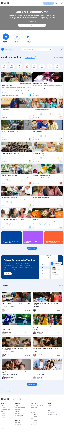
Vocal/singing (38, 88)
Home (2, 53)
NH (33, 405)
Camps (16, 405)
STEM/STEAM (4, 90)
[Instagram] (20, 399)
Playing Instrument (53, 88)
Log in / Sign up (47, 3)
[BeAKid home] (5, 3)
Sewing (27, 90)
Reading (47, 88)
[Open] (33, 57)
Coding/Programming (18, 90)
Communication (34, 422)
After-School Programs (20, 407)
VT (40, 405)
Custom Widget (34, 420)
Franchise (17, 411)
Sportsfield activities (55, 113)
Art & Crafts (9, 113)
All (3, 390)
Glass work (4, 113)
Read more (31, 21)
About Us (3, 411)
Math (8, 90)
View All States (34, 407)
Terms (10, 429)
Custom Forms (34, 416)
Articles (49, 405)
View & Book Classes (26, 83)
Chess (24, 90)
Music (34, 88)
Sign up (7, 273)
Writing (43, 88)
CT (35, 405)
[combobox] (31, 25)
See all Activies (31, 248)
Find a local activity (5, 409)
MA (6, 53)
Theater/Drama (44, 113)
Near (8, 390)
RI (42, 405)
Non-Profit (17, 413)
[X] (14, 399)
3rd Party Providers (19, 415)
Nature (49, 113)
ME (38, 405)
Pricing (2, 405)
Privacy (15, 429)
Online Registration (35, 414)
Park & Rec (17, 409)
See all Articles (31, 384)
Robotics (11, 90)
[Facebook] (17, 399)
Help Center (17, 422)
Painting (61, 113)
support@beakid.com (52, 414)
